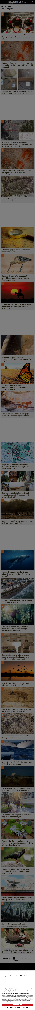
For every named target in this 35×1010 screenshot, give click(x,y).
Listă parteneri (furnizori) (6, 1001)
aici (9, 987)
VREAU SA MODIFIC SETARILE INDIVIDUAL (17, 1007)
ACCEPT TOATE (17, 1005)
